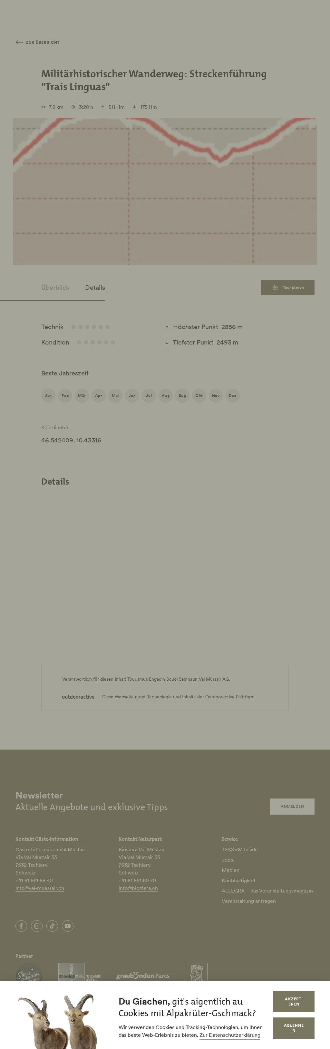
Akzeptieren (294, 1001)
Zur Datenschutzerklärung (229, 1035)
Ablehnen (294, 1028)
